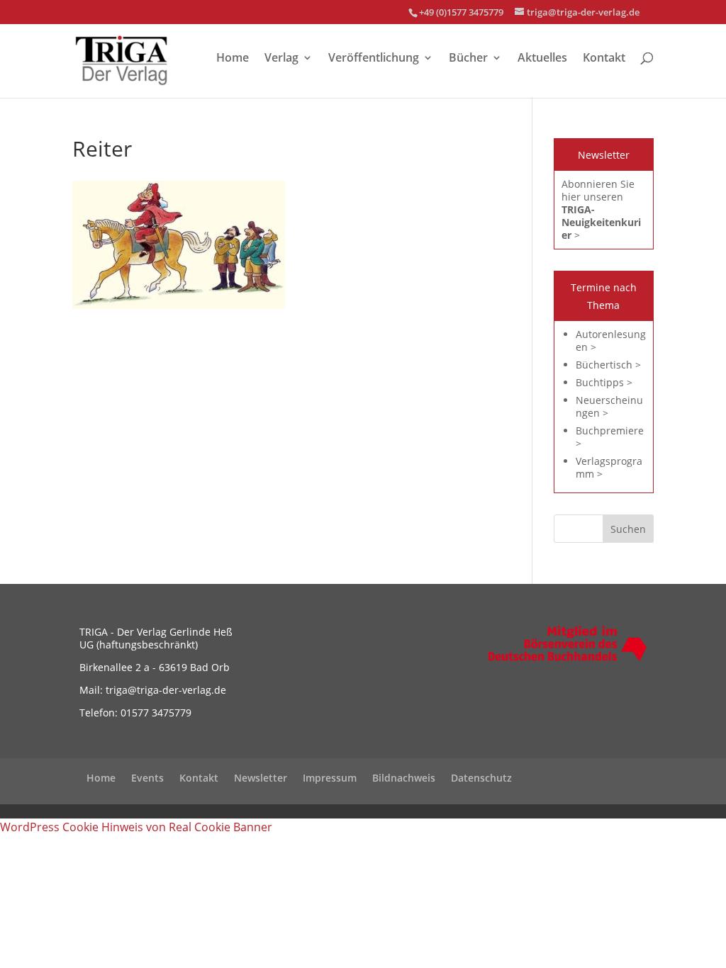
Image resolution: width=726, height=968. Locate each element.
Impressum (330, 777)
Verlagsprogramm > (609, 467)
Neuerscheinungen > (609, 406)
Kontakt (604, 58)
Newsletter (260, 777)
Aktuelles (542, 58)
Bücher (468, 58)
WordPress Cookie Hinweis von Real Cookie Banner (136, 827)
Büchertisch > (608, 364)
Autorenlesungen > (611, 340)
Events (147, 777)
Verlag (281, 58)
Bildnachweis (403, 777)
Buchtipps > (604, 382)
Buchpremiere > (610, 437)
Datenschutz (481, 777)
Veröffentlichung (373, 58)
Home (232, 58)
